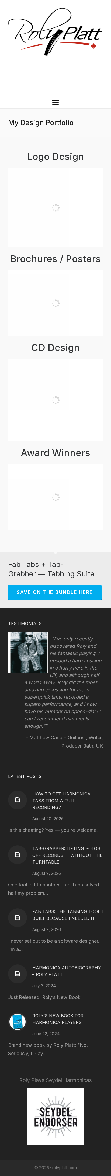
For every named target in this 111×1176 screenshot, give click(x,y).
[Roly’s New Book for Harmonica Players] (17, 1021)
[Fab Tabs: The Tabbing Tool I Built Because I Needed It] (17, 917)
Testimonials (25, 623)
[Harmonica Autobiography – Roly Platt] (17, 973)
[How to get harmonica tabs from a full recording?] (17, 800)
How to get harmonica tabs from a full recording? (61, 800)
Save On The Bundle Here (55, 592)
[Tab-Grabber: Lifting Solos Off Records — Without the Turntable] (17, 854)
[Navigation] (55, 102)
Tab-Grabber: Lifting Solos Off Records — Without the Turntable (67, 855)
